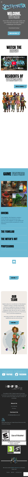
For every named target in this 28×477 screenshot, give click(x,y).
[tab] (14, 213)
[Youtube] (7, 374)
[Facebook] (20, 374)
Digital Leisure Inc (15, 467)
